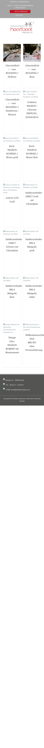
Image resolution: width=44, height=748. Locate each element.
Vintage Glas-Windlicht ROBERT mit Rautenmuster (12, 345)
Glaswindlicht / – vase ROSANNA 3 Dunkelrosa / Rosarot (12, 107)
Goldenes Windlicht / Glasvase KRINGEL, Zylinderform (31, 109)
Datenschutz (30, 398)
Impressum (22, 398)
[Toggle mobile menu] (40, 34)
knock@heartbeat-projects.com (20, 390)
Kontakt (22, 401)
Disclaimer (37, 398)
